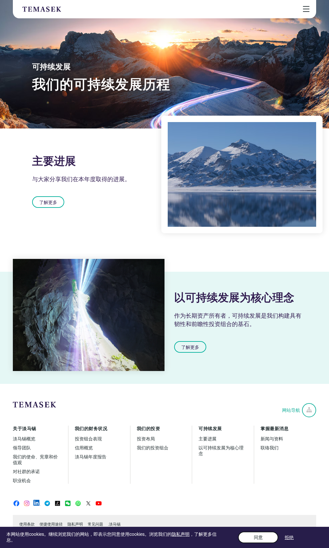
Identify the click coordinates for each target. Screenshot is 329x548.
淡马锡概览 (24, 438)
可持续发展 (210, 428)
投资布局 (146, 438)
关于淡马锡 (24, 428)
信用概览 (84, 447)
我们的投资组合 (152, 447)
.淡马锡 (114, 524)
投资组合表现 (88, 438)
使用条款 (27, 524)
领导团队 (22, 447)
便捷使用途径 (51, 524)
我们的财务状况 (91, 428)
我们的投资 (148, 428)
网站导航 (291, 410)
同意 (258, 537)
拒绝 (289, 537)
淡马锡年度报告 (90, 456)
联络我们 (270, 447)
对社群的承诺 (26, 471)
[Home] (41, 9)
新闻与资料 (272, 438)
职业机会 (22, 480)
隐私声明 (181, 534)
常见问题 (95, 524)
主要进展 (208, 438)
